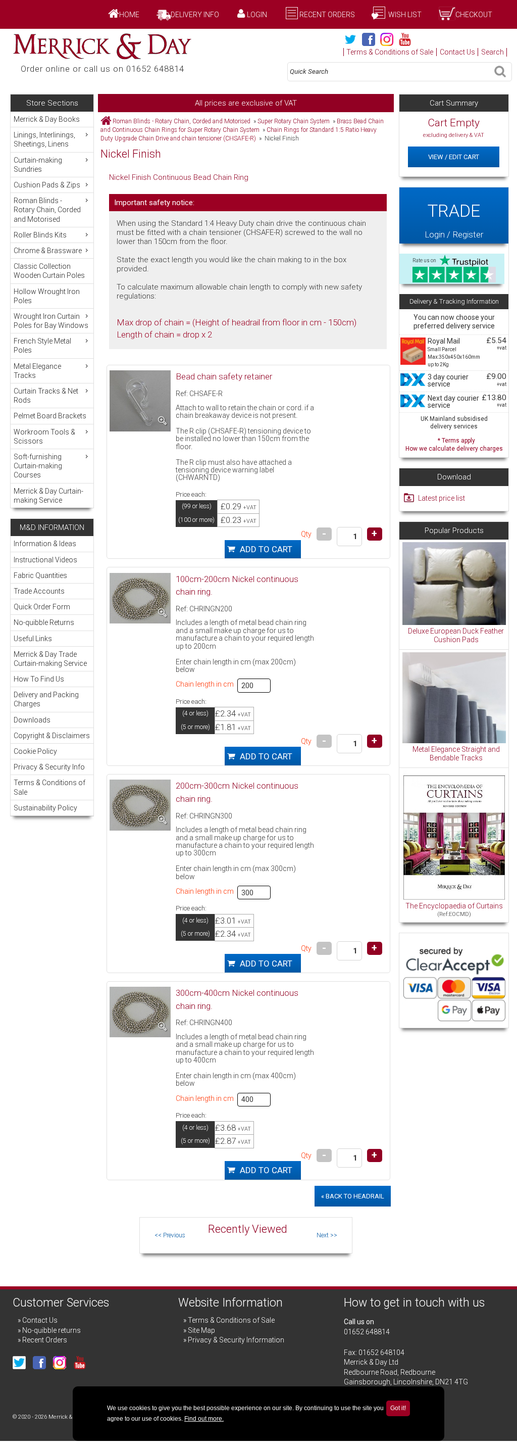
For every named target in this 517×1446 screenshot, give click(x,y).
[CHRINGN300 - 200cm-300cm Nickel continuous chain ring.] (140, 805)
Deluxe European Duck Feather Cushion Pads (456, 635)
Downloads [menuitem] (32, 720)
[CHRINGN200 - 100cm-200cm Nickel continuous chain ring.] (140, 598)
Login (257, 15)
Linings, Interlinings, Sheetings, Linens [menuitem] (44, 139)
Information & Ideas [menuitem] (45, 544)
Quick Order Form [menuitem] (42, 607)
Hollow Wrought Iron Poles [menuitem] (47, 296)
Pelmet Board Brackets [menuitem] (50, 416)
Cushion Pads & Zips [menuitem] (47, 185)
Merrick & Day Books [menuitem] (47, 119)
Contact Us (457, 52)
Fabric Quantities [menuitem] (40, 575)
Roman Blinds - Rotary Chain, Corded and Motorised (181, 121)
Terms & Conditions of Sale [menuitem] (49, 787)
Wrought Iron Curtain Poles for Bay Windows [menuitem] (51, 320)
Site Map (201, 1330)
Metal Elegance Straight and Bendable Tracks (456, 753)
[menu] (52, 310)
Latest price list (441, 498)
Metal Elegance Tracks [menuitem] (37, 370)
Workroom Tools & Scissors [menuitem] (44, 436)
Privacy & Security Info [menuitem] (49, 767)
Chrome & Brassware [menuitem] (48, 251)
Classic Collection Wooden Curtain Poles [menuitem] (49, 270)
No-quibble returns (51, 1330)
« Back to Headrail (352, 1196)
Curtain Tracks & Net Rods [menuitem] (46, 395)
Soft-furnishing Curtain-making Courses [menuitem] (38, 466)
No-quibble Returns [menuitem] (44, 622)
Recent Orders (327, 15)
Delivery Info (195, 15)
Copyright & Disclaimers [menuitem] (52, 736)
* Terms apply (454, 443)
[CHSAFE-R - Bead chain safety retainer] (140, 400)
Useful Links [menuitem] (33, 639)
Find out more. (204, 1418)
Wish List (404, 15)
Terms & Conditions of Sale (389, 52)
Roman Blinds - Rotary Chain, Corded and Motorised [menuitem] (47, 210)
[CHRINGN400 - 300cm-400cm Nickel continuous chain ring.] (140, 1012)
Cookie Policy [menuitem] (35, 751)
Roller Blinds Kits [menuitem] (40, 235)
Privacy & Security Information (236, 1340)
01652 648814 (367, 1332)
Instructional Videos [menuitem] (45, 560)
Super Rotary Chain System (293, 121)
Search (492, 52)
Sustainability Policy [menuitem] (45, 808)
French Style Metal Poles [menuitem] (42, 345)
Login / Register (454, 220)
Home (129, 15)
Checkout (473, 15)
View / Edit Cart (453, 157)
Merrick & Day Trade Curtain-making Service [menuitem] (50, 658)
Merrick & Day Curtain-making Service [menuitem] (48, 495)
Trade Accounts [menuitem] (39, 591)
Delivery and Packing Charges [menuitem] (46, 699)
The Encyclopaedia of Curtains (454, 906)
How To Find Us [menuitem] (39, 679)
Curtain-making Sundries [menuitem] (38, 164)
